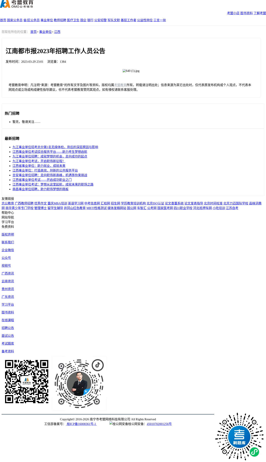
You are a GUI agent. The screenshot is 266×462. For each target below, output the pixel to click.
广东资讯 (8, 296)
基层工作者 (128, 20)
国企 (83, 20)
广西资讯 (8, 273)
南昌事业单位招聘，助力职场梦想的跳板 (40, 189)
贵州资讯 (8, 289)
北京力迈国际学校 (235, 203)
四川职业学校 (183, 208)
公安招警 (100, 20)
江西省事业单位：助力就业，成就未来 (38, 165)
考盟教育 (120, 85)
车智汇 (141, 208)
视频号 (6, 265)
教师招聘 (60, 20)
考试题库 (8, 343)
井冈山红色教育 (75, 208)
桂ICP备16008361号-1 (81, 424)
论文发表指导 (193, 203)
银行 (90, 20)
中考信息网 (92, 203)
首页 (3, 20)
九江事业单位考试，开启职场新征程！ (38, 161)
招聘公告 (8, 328)
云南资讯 (8, 281)
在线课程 (8, 320)
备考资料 (8, 351)
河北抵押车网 (202, 208)
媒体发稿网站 (116, 208)
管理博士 (40, 208)
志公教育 (8, 203)
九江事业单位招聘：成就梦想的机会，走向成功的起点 (49, 156)
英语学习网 (76, 203)
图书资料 (246, 13)
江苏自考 (232, 208)
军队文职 (113, 20)
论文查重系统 (174, 203)
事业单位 (47, 20)
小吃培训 (219, 208)
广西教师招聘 (24, 203)
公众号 (6, 258)
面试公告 (8, 335)
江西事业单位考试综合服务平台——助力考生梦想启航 (49, 151)
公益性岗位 (145, 20)
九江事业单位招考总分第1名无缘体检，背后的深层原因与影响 (55, 147)
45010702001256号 (159, 424)
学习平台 (8, 304)
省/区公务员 (31, 20)
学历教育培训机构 (133, 203)
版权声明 (8, 234)
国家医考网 (165, 208)
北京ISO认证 (155, 203)
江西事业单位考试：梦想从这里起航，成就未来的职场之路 (52, 184)
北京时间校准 (213, 203)
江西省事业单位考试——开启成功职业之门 (42, 179)
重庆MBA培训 (57, 203)
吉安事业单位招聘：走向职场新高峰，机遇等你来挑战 (49, 175)
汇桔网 (105, 203)
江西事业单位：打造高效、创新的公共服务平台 (45, 170)
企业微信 (8, 250)
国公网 (131, 208)
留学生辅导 (55, 208)
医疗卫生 (73, 20)
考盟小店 (233, 13)
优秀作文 (40, 203)
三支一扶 (159, 20)
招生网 (115, 203)
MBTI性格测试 (96, 208)
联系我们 (8, 242)
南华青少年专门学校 (19, 208)
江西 (57, 31)
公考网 (152, 208)
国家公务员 (15, 20)
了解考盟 (260, 13)
